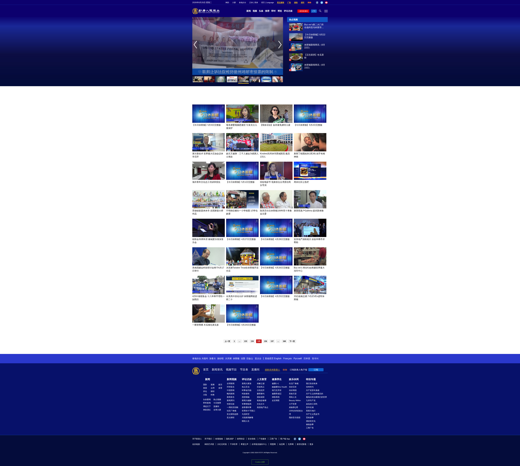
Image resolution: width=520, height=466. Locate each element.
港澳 (212, 384)
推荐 (267, 11)
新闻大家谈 (246, 383)
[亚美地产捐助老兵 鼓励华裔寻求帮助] (310, 236)
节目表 (244, 369)
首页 (206, 369)
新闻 (248, 11)
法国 (243, 358)
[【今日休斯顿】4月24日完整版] (242, 322)
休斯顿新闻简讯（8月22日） (314, 46)
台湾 (212, 388)
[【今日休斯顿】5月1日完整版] (242, 179)
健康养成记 (276, 394)
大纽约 (205, 358)
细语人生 (245, 421)
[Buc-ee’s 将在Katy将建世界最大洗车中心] (310, 265)
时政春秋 (245, 394)
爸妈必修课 (261, 400)
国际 (205, 384)
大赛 (234, 2)
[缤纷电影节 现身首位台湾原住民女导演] (276, 179)
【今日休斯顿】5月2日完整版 (308, 125)
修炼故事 (310, 424)
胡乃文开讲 (276, 390)
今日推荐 (217, 403)
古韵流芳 (260, 390)
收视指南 (219, 439)
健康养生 (277, 379)
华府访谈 (230, 404)
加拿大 (212, 358)
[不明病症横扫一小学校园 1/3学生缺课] (242, 208)
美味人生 (293, 397)
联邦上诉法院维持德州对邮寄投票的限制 (237, 72)
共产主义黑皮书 (312, 414)
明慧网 (273, 444)
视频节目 (231, 369)
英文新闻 (280, 2)
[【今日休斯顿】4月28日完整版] (276, 236)
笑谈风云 (260, 387)
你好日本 (293, 387)
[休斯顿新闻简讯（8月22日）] (296, 50)
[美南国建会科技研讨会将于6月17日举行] (208, 265)
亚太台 (258, 358)
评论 (205, 391)
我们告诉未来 (311, 383)
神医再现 (276, 397)
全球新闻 (230, 383)
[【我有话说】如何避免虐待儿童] (276, 122)
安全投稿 (251, 439)
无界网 (291, 444)
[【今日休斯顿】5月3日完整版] (208, 122)
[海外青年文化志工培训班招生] (208, 179)
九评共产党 (311, 400)
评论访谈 (288, 11)
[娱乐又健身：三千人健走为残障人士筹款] (242, 150)
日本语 (307, 358)
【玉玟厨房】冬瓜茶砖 (314, 56)
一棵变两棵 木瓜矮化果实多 (205, 325)
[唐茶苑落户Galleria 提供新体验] (310, 208)
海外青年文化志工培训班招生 (206, 182)
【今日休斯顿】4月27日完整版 (241, 239)
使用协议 (241, 439)
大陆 (205, 395)
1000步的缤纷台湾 (296, 412)
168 (284, 341)
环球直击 (230, 387)
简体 (256, 2)
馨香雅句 (260, 394)
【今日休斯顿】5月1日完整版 (240, 182)
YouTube (326, 2)
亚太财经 (230, 417)
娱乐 (220, 384)
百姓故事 (310, 417)
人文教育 (262, 379)
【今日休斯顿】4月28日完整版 (275, 239)
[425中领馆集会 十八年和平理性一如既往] (208, 293)
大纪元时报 (222, 444)
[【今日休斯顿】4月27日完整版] (242, 236)
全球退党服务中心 (259, 444)
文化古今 (260, 404)
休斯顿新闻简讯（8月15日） (314, 66)
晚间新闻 (230, 394)
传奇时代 (310, 387)
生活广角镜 (293, 383)
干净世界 (234, 444)
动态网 (282, 444)
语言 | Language (267, 2)
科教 (212, 395)
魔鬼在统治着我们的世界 (316, 397)
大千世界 (293, 404)
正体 (251, 2)
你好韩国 (293, 390)
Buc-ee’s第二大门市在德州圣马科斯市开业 (314, 26)
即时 (273, 11)
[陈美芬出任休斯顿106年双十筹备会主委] (276, 208)
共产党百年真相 (312, 390)
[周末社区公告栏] (310, 179)
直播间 (255, 369)
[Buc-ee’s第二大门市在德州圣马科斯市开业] (296, 30)
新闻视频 (232, 379)
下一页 (292, 341)
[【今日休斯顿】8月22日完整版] (296, 40)
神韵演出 (207, 410)
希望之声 (244, 444)
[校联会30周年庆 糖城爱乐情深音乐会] (208, 236)
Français (287, 358)
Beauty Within (295, 400)
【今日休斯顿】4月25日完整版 (275, 296)
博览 (280, 11)
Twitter (321, 2)
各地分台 (242, 2)
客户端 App (285, 439)
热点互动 (245, 387)
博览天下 (207, 406)
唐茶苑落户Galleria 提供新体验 (309, 210)
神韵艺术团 (209, 444)
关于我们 (208, 439)
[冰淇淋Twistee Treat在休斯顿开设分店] (242, 265)
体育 (220, 388)
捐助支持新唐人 (272, 370)
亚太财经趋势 (232, 414)
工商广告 (310, 428)
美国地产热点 (262, 407)
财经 (212, 391)
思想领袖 (245, 397)
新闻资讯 (217, 369)
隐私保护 (230, 439)
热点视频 (217, 399)
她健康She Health (279, 387)
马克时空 (245, 414)
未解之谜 (260, 383)
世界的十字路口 (248, 411)
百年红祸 (310, 407)
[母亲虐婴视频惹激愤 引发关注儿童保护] (242, 122)
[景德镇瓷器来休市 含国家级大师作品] (208, 208)
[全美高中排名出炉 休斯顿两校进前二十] (242, 293)
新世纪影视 (301, 444)
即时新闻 (207, 403)
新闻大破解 (246, 400)
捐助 (296, 2)
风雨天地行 (311, 411)
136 (265, 341)
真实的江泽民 (311, 404)
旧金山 (249, 358)
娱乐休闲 (294, 379)
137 (272, 341)
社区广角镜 (231, 411)
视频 (255, 11)
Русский (298, 358)
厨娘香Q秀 (293, 407)
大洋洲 (228, 358)
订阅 (316, 370)
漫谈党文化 (311, 421)
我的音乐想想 (294, 417)
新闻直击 (230, 397)
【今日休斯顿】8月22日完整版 (314, 36)
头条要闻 (207, 399)
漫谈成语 (260, 397)
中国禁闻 (230, 390)
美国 (205, 388)
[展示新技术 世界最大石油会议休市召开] (208, 150)
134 (252, 341)
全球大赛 (217, 410)
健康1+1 (275, 383)
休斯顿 (236, 358)
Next (280, 45)
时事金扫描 (246, 390)
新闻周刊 (230, 400)
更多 (311, 444)
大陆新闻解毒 (247, 417)
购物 (309, 2)
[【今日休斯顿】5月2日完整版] (310, 122)
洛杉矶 (220, 358)
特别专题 (311, 379)
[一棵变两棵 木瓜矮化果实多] (208, 322)
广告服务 (262, 439)
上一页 (227, 341)
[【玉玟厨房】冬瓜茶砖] (296, 60)
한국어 (315, 358)
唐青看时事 (246, 407)
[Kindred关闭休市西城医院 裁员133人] (276, 150)
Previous (196, 45)
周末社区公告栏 (301, 182)
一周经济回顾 (232, 407)
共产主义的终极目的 (314, 394)
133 (245, 341)
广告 (289, 2)
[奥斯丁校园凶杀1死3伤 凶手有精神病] (310, 150)
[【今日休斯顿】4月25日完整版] (276, 293)
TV (314, 11)
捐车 (302, 2)
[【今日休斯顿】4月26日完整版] (276, 265)
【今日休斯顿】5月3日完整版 (206, 125)
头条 (261, 11)
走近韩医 (276, 400)
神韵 (227, 2)
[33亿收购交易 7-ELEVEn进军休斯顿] (310, 293)
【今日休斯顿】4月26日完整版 (275, 268)
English (277, 358)
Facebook (317, 2)
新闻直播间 (304, 11)
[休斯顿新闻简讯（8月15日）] (296, 70)
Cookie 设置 (260, 462)
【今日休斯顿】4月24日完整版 (241, 325)
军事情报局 (246, 404)
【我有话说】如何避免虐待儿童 (275, 125)
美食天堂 (293, 394)
